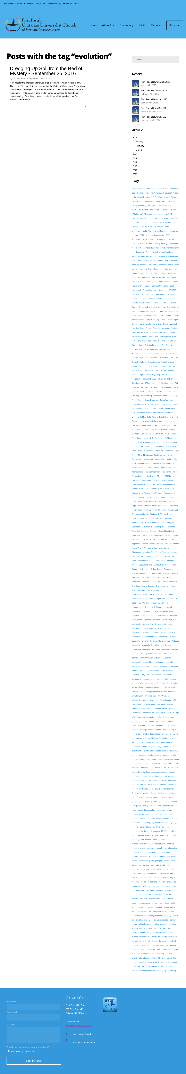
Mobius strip (148, 459)
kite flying (156, 827)
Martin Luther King (164, 442)
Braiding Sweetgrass (160, 286)
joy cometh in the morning (162, 823)
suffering (171, 933)
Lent (173, 409)
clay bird (152, 747)
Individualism (163, 383)
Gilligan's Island (150, 358)
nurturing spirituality (149, 852)
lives (147, 835)
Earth (163, 320)
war (163, 958)
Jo (157, 400)
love (156, 835)
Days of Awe (148, 316)
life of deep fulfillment (169, 831)
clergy (159, 747)
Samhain (153, 531)
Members (174, 25)
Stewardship (161, 561)
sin (133, 920)
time (142, 950)
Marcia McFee (170, 434)
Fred (169, 349)
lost (152, 835)
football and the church (151, 789)
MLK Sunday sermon (159, 430)
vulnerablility (156, 958)
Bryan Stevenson (160, 290)
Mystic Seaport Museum (141, 463)
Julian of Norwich (139, 404)
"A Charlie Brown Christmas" (143, 189)
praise (165, 869)
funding (161, 793)
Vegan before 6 (166, 683)
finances (135, 785)
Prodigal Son (163, 506)
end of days (136, 776)
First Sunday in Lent (152, 345)
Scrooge (155, 540)
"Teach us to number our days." (156, 214)
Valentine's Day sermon (166, 679)
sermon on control (154, 907)
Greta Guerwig (154, 362)
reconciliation (163, 878)
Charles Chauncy (139, 299)
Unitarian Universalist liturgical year (156, 641)
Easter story (157, 324)
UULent (147, 607)
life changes (155, 831)
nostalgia (135, 852)
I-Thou (147, 383)
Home (93, 25)
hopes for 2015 (169, 806)
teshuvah (146, 941)
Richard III (146, 527)
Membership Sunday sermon (154, 455)
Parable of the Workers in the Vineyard (147, 493)
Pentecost (153, 501)
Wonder (172, 709)
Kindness (161, 404)
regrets (143, 882)
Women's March (161, 709)
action (145, 717)
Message (11, 1025)
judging (135, 827)
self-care (155, 903)
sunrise (135, 937)
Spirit (143, 556)
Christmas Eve (164, 307)
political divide (148, 865)
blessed (151, 730)
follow (138, 789)
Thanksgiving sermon (140, 573)
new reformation (170, 848)
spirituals (157, 928)
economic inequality (159, 772)
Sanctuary (136, 535)
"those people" (138, 227)
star (169, 928)
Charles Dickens (145, 303)
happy (166, 802)
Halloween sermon (139, 366)
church (144, 747)
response (155, 886)
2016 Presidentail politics (153, 231)
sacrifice (135, 899)
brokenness (166, 734)
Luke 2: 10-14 (165, 425)
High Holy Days (158, 375)
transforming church (153, 950)
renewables (171, 882)
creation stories (151, 759)
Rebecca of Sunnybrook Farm (151, 518)
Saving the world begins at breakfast (156, 535)
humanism (161, 810)
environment (157, 776)
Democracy (158, 316)
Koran (168, 404)
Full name (11, 1001)
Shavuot (168, 544)
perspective (143, 861)
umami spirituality (144, 954)
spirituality (148, 928)
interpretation (137, 823)
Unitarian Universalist (160, 666)
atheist (151, 721)
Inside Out (174, 383)
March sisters (158, 434)
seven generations (155, 916)
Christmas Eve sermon (148, 307)
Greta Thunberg (167, 362)
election (172, 772)
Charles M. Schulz (161, 303)
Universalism (156, 675)
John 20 (167, 392)
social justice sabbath (160, 920)
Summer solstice (145, 565)
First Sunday (167, 345)
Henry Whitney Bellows (165, 370)
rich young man (138, 890)
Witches (170, 704)
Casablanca (159, 294)
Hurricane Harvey (149, 379)
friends (153, 793)
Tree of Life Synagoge (157, 594)
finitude (143, 785)
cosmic (150, 755)
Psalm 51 (147, 510)
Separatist (136, 544)
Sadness (144, 531)
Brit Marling (147, 290)
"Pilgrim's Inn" (137, 214)
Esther (172, 332)
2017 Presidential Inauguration (152, 235)
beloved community (155, 726)
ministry (156, 840)
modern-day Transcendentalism (152, 844)
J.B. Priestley (154, 387)
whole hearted (153, 962)
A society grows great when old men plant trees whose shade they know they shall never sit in (155, 248)
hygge (169, 810)
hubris (140, 810)
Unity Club (145, 675)
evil (165, 776)
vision (134, 958)
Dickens (168, 316)
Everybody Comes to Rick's (143, 337)
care (141, 742)
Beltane (162, 277)
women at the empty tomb (161, 966)
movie (142, 848)
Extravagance (165, 337)
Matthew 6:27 (149, 451)
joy (175, 823)
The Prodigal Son (149, 582)
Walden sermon (138, 692)
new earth (158, 848)
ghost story (140, 797)
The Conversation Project (151, 578)
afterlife (161, 717)
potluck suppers (138, 869)
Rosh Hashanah (168, 527)
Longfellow (163, 417)
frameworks (136, 793)
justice (142, 827)
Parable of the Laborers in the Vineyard (159, 485)
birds (167, 726)
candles (165, 738)
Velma (175, 683)
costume (157, 755)
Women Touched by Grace (142, 709)
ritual (152, 890)
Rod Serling (156, 527)
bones (158, 730)
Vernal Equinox (138, 687)
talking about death (169, 937)
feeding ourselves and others (164, 780)
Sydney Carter (156, 569)
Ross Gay (136, 531)
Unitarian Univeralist (140, 616)
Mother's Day (160, 459)
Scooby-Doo (137, 540)
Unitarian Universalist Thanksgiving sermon (149, 633)
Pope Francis (137, 506)
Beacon (155, 277)
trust (133, 954)
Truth (151, 599)
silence (175, 916)
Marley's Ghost (166, 438)
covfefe (173, 755)
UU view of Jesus (149, 603)
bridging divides (142, 734)
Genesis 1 (160, 354)
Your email (12, 1012)
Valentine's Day (138, 683)
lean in (134, 831)
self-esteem (164, 903)
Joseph (141, 400)
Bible (142, 282)
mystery (150, 848)
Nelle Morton (166, 468)
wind (162, 962)
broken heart (155, 734)
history (145, 806)
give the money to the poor (156, 797)
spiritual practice (144, 924)
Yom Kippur (160, 713)
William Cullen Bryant (146, 704)
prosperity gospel (166, 873)
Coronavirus (162, 311)
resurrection (165, 886)
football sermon (168, 789)
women (135, 971)
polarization (136, 865)
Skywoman (136, 552)
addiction (153, 717)
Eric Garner (163, 332)
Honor (168, 375)
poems (166, 861)
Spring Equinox (152, 556)
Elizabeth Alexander (161, 328)
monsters (170, 844)
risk (147, 890)
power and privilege (154, 869)
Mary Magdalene (145, 447)
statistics (135, 933)
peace (134, 861)
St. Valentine (165, 556)
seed (134, 903)
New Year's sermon (152, 472)
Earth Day (155, 320)
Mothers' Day (172, 459)
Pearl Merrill (143, 501)
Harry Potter (149, 370)
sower (134, 924)
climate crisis (137, 751)
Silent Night (152, 548)
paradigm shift (145, 857)
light (133, 835)
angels (134, 721)
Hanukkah (163, 366)
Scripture (147, 540)
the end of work (146, 945)
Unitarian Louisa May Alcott (162, 611)
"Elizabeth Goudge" (164, 193)
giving (171, 797)
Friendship (136, 354)
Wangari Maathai (153, 692)
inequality (168, 814)
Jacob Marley (166, 387)
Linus (134, 417)
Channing (170, 294)
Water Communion (168, 692)
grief (160, 802)
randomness (144, 878)
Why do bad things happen (160, 700)
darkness (169, 759)
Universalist (167, 675)
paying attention (159, 857)
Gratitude (143, 362)
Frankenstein (148, 349)
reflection (135, 882)
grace (147, 802)
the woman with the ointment (164, 945)
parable (135, 857)
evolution (172, 776)
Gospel (135, 362)
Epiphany (154, 332)
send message (34, 1060)
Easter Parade (145, 324)
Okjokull (160, 476)
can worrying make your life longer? (146, 738)
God (176, 358)
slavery (147, 920)
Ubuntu (159, 607)
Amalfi (160, 261)
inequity (135, 818)
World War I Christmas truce (143, 713)
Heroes (135, 375)
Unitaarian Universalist (141, 611)
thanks (154, 941)
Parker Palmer (152, 497)
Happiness (173, 366)
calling (175, 734)
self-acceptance (144, 903)
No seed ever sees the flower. (143, 476)
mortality (135, 848)
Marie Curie (136, 438)
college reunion (161, 751)
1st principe (158, 227)
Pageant (171, 480)
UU (153, 607)
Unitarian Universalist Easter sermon (156, 628)
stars (164, 928)
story (149, 933)
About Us (108, 25)
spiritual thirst (137, 928)
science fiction (154, 899)
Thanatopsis (168, 569)
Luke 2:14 (140, 430)
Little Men (142, 417)
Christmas (141, 311)
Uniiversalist (169, 607)
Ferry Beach (142, 341)
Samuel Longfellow (166, 531)
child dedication (158, 742)
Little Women (152, 417)
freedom (146, 793)
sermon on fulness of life (141, 911)
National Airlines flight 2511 (163, 463)
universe (169, 954)
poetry (173, 861)
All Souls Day (143, 256)
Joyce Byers (150, 400)
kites (163, 827)
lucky (162, 835)
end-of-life (147, 776)
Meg (140, 455)
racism (134, 878)
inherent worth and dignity (166, 818)
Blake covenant (165, 282)
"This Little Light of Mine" (159, 218)
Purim (163, 510)
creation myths (138, 759)
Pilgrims (170, 501)
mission (135, 844)
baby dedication (167, 721)
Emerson (144, 332)
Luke (147, 430)
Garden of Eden (148, 354)
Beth (169, 277)
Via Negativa (170, 687)
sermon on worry (159, 911)
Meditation (169, 451)
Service (156, 25)
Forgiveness (137, 349)
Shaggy (160, 544)
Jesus (142, 392)
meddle (148, 840)
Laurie (175, 404)
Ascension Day (146, 269)
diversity (153, 764)
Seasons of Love (167, 540)
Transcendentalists (139, 594)
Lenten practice (150, 409)
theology (135, 950)
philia (151, 861)
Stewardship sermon (146, 561)
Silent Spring (164, 548)
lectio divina (144, 831)
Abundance (139, 252)
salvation (143, 899)
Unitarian (135, 675)
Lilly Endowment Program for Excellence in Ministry (152, 413)
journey (147, 823)
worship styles (162, 971)
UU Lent (170, 599)
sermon (171, 911)
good (141, 802)
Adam (148, 252)
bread (165, 730)
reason (153, 878)
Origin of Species (159, 480)
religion (162, 882)
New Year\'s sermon (169, 472)
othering (161, 852)
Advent (155, 252)
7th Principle (148, 239)
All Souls (153, 256)
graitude (154, 802)
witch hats (146, 966)
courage (165, 755)
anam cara (170, 717)
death (142, 764)
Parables (141, 497)
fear (150, 780)
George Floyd (137, 358)
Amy (134, 265)
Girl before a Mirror (166, 358)
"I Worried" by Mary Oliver (155, 201)
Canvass (135, 294)
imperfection (147, 814)
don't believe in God (158, 768)
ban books (142, 726)
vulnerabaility (143, 958)
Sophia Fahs (161, 552)
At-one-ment (158, 269)
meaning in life (138, 840)
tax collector (137, 941)
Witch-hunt (161, 704)
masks (173, 835)
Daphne (171, 311)
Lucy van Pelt (152, 425)
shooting (167, 916)
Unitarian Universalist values (151, 658)
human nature (149, 810)
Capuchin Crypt (147, 294)
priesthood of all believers (147, 873)
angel (141, 721)
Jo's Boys (158, 392)
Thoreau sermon (162, 586)
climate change (169, 747)
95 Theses (158, 239)
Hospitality (136, 379)
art (146, 721)
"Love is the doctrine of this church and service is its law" (154, 210)
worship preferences (148, 971)
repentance (136, 886)
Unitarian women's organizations (161, 671)
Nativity (149, 468)
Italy (146, 387)
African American (166, 252)
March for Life (146, 434)
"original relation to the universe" (162, 223)
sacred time (167, 895)
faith (133, 780)
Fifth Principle (153, 341)
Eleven (148, 328)
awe (157, 721)
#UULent (148, 227)
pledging (158, 861)
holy (159, 806)
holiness (153, 806)
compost (142, 755)
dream (170, 768)
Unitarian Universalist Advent (155, 620)
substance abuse (159, 933)
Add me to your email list (23, 1051)
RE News (162, 514)
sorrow (173, 920)
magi (167, 835)
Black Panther (151, 282)
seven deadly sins (139, 916)
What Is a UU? (150, 696)
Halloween (153, 366)
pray (134, 873)
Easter (165, 324)
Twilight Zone (160, 599)
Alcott (134, 256)
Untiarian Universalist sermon (143, 679)
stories (143, 933)
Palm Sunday (137, 485)
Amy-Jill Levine (171, 261)
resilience (146, 886)
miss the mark (166, 840)
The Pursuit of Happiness (167, 582)
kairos (148, 827)
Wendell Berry (137, 696)
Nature (156, 468)
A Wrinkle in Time (145, 244)
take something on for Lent (150, 937)
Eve (156, 337)
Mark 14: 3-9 (148, 438)
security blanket (168, 899)
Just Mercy (151, 404)
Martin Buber (150, 442)
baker (134, 726)
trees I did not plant (170, 950)
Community (126, 25)
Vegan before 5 (152, 683)
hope (134, 810)
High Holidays (145, 375)
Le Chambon (137, 409)
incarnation (158, 814)
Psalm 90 (156, 510)
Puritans (153, 514)
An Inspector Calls (144, 265)
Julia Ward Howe (166, 400)
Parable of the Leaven (141, 489)
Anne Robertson (159, 265)
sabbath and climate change (150, 895)
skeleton (139, 920)
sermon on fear (169, 907)
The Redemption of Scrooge (143, 586)
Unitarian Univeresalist (159, 616)
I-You (154, 383)
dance (161, 759)
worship (173, 971)
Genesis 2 (170, 354)
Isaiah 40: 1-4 (137, 387)
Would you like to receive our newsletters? (28, 1047)
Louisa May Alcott (146, 421)
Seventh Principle (149, 544)
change (148, 742)
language (171, 827)
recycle (172, 878)
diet (147, 764)
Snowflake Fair (148, 552)
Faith (142, 25)
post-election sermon (164, 865)
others (168, 852)
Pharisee (162, 501)
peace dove (171, 857)
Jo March (149, 392)
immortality (136, 814)
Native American (138, 468)
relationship (152, 882)
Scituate (175, 535)
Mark (156, 438)
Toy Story (141, 590)
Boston (148, 286)
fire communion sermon (157, 785)
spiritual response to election (164, 924)
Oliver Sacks (146, 480)
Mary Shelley (159, 447)
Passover (163, 497)
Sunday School (160, 565)
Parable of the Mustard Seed (162, 489)
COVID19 (172, 290)
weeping (142, 962)
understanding (158, 954)
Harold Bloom (137, 370)
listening (140, 835)
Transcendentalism (154, 590)
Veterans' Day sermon (154, 687)
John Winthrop (146, 396)
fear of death (142, 780)
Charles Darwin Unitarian (157, 299)
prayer (172, 869)
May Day (159, 451)
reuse (174, 886)
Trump (144, 599)
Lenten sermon (164, 409)
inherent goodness (147, 818)
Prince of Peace (150, 506)
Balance (149, 273)
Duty (148, 320)
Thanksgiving (156, 573)
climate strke (149, 751)
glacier (134, 802)
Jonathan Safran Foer (162, 396)
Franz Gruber (160, 349)
